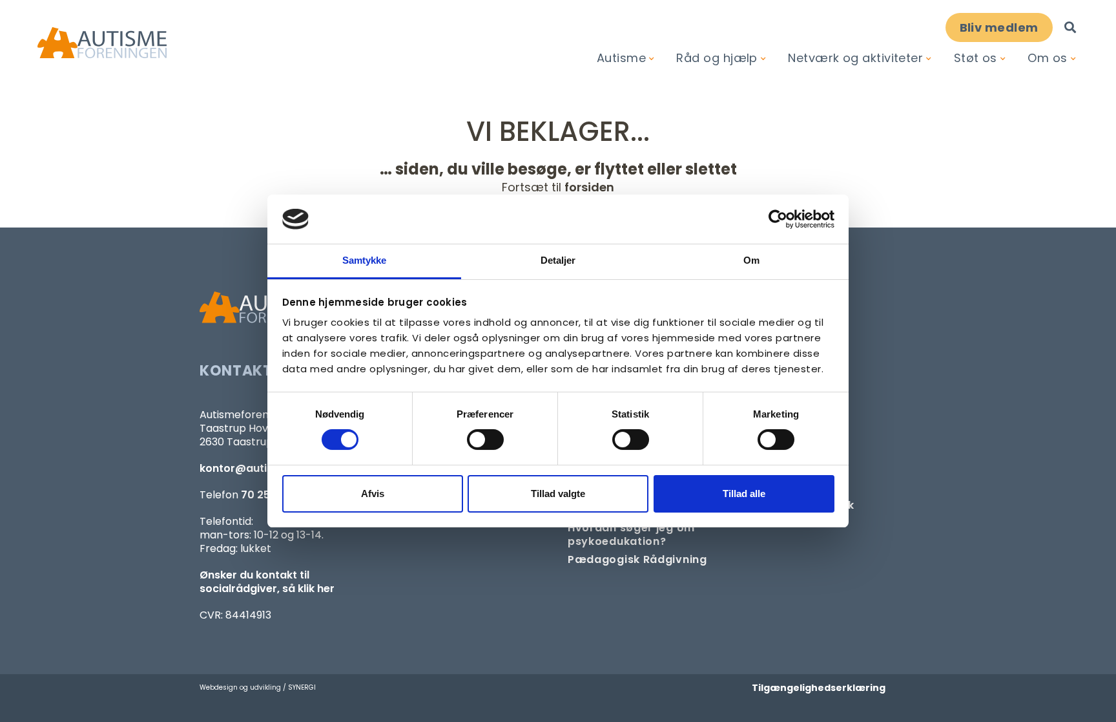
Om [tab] (751, 260)
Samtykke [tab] (364, 260)
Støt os (975, 58)
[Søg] (1070, 27)
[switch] (485, 439)
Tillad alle (744, 493)
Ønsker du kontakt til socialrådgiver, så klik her (267, 582)
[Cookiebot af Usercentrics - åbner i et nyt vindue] (777, 219)
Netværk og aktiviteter (855, 58)
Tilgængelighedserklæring (818, 687)
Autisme (621, 58)
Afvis (372, 493)
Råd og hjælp (716, 58)
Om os (1047, 58)
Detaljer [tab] (558, 260)
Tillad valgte (558, 493)
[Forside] (102, 43)
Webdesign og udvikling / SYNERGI (258, 687)
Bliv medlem (999, 27)
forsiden (589, 187)
